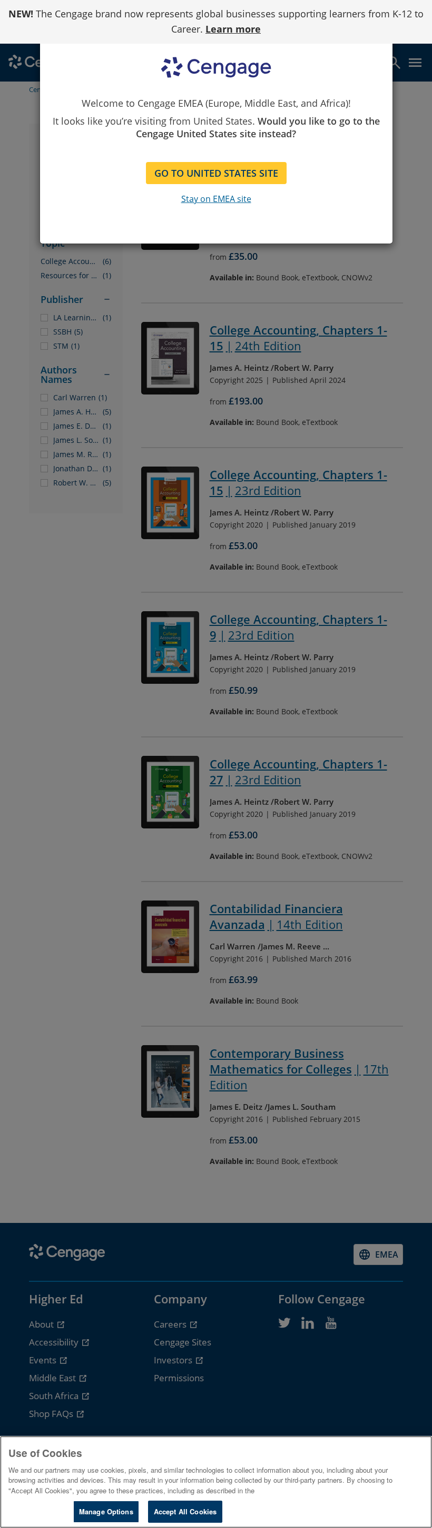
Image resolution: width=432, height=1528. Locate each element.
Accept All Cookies (185, 1511)
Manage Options (106, 1511)
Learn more (233, 29)
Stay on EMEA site (216, 199)
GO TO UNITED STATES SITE (216, 173)
